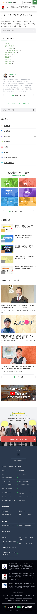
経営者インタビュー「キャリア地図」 (26, 538)
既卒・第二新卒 (9, 46)
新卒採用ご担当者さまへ (8, 525)
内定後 (7, 57)
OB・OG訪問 (8, 59)
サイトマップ (22, 470)
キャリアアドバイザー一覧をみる (18, 103)
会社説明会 (8, 61)
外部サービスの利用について (7, 477)
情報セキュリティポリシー (7, 488)
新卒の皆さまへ (5, 511)
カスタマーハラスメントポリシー (8, 500)
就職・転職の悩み (14, 50)
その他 (7, 43)
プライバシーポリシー (6, 481)
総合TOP (3, 470)
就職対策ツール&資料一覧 (25, 543)
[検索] (33, 30)
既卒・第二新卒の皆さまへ (8, 515)
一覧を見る (19, 377)
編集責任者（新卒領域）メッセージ (9, 548)
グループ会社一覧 (22, 474)
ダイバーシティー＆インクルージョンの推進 (26, 493)
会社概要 (3, 474)
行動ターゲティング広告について (26, 496)
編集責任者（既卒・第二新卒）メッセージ (9, 553)
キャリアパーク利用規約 (7, 484)
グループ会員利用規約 (23, 481)
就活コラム (4, 537)
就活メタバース (23, 511)
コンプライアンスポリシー (24, 484)
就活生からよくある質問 (18, 460)
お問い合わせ (22, 500)
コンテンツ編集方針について (9, 542)
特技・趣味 (8, 63)
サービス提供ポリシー (6, 492)
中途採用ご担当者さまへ (25, 525)
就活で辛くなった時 (10, 52)
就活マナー (8, 55)
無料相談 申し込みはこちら (18, 439)
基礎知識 (11, 48)
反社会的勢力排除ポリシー (7, 496)
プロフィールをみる (20, 95)
